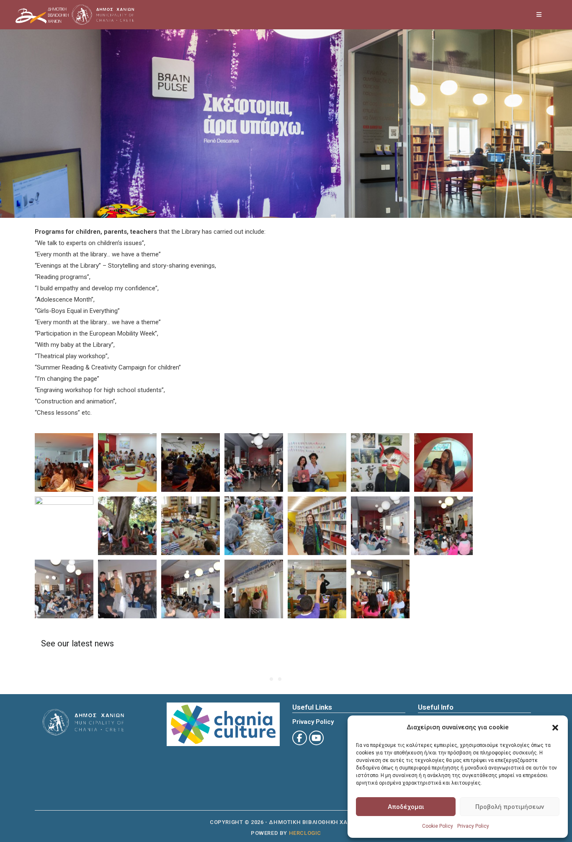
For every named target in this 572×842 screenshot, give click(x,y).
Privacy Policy (473, 826)
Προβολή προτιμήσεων (509, 807)
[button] (555, 727)
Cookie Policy (437, 826)
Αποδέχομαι (406, 807)
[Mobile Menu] (539, 14)
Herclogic (305, 833)
